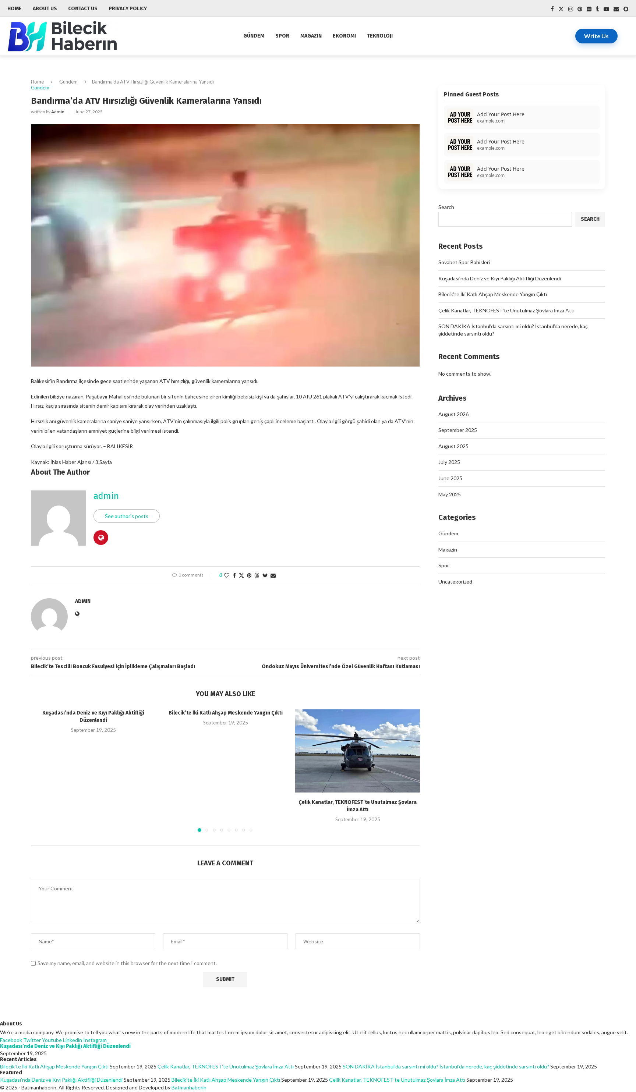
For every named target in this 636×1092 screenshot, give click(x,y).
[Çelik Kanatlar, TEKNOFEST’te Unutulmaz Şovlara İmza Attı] (357, 751)
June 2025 (450, 478)
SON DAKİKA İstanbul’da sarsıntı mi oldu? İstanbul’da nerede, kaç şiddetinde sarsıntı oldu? (446, 1066)
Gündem (253, 36)
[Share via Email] (273, 575)
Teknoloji (380, 36)
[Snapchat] (626, 9)
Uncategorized (455, 581)
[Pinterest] (580, 9)
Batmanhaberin (189, 1087)
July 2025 (449, 462)
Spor (282, 36)
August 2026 (453, 414)
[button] (41, 770)
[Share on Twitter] (241, 575)
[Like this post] (226, 575)
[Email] (616, 9)
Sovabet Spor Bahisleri (464, 262)
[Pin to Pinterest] (249, 575)
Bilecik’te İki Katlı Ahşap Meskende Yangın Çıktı (226, 713)
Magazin (311, 36)
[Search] (625, 36)
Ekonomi (344, 36)
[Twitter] (561, 9)
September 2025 (457, 430)
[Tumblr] (598, 9)
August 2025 (453, 446)
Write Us (596, 35)
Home (37, 82)
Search (446, 207)
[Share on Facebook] (234, 575)
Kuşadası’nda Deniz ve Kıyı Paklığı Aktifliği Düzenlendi (499, 278)
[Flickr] (589, 9)
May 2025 (449, 494)
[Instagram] (570, 9)
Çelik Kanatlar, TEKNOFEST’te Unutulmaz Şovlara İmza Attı (506, 310)
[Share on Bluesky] (265, 575)
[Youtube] (606, 9)
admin (57, 111)
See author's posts (126, 516)
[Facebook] (552, 9)
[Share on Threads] (256, 575)
